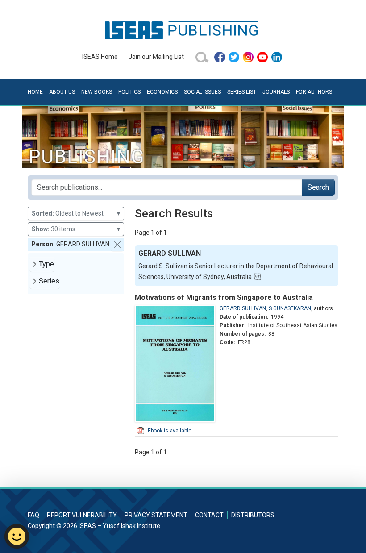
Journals (276, 92)
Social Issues (202, 92)
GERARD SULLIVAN (243, 308)
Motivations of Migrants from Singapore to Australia (224, 297)
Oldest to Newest (76, 213)
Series (49, 281)
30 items (76, 229)
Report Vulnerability (82, 515)
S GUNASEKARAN (290, 308)
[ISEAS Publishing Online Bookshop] (183, 29)
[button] (117, 244)
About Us (62, 92)
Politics (129, 92)
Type (46, 264)
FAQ (33, 515)
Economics (162, 92)
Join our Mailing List (156, 56)
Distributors (252, 515)
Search (318, 187)
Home (35, 92)
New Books (96, 92)
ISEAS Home (100, 56)
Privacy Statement (156, 515)
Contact (209, 515)
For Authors (314, 92)
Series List (241, 92)
